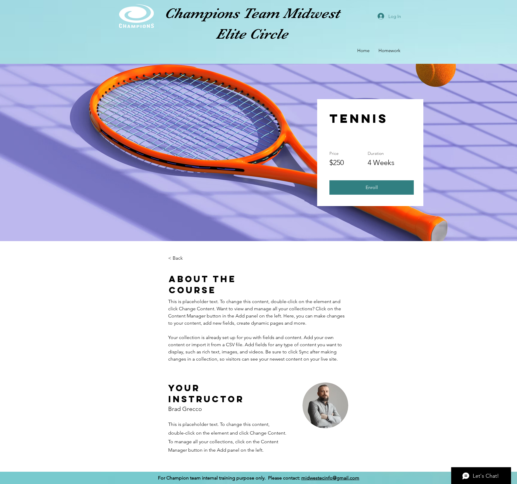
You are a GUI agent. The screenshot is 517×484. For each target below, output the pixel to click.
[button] (371, 187)
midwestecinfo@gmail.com (330, 478)
